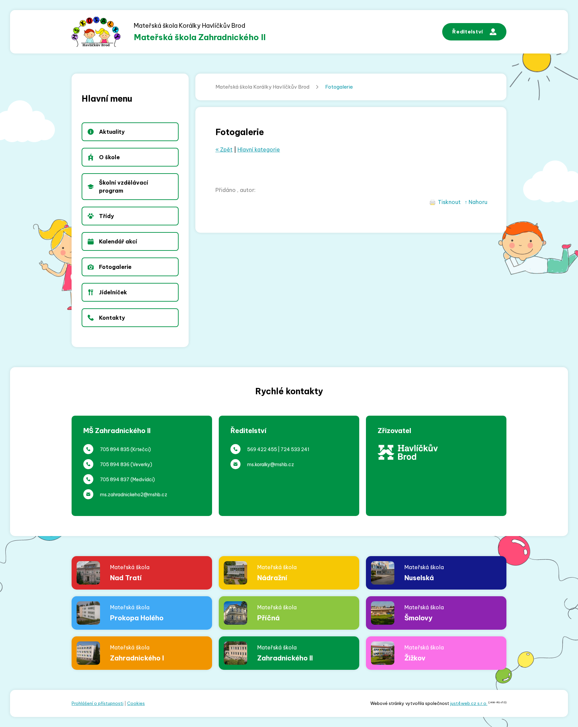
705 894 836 (114, 464)
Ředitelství (467, 31)
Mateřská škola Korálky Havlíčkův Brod (262, 87)
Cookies (136, 703)
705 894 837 (114, 480)
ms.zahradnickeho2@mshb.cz (133, 495)
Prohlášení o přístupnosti (97, 703)
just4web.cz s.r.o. (468, 703)
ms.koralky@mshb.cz (270, 464)
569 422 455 (262, 449)
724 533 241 (295, 449)
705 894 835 (114, 449)
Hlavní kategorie (258, 149)
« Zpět (223, 149)
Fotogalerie (339, 87)
